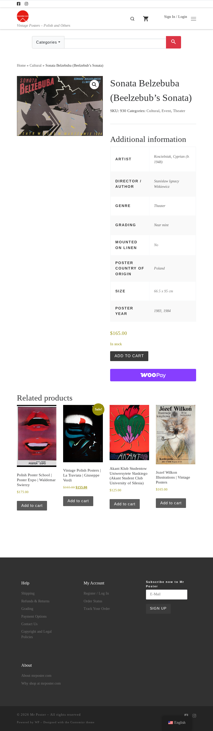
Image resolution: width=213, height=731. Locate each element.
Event (166, 111)
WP (37, 722)
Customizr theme (82, 722)
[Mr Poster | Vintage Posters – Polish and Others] (23, 15)
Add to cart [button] (32, 505)
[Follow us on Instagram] (26, 4)
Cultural (36, 65)
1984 (167, 311)
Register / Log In (96, 593)
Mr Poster (38, 714)
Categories (46, 42)
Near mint (161, 225)
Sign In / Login (175, 17)
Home (21, 65)
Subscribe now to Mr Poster (165, 584)
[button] (94, 84)
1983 (157, 311)
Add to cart (129, 356)
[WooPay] (153, 375)
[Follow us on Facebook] (18, 4)
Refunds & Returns (35, 601)
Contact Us (29, 624)
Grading (27, 609)
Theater (179, 111)
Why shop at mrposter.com (41, 683)
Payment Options (33, 616)
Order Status (93, 601)
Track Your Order (97, 609)
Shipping (28, 593)
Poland (159, 268)
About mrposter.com (36, 676)
